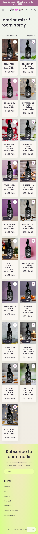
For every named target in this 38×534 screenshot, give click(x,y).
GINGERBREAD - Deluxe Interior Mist (28, 187)
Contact (7, 501)
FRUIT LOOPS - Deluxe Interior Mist (10, 187)
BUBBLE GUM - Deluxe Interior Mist (9, 105)
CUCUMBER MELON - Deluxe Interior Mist (28, 147)
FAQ (5, 491)
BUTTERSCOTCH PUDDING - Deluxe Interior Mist (28, 106)
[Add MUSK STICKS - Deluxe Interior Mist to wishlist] (33, 241)
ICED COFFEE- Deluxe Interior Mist (28, 226)
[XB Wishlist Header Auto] (30, 9)
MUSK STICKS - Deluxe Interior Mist (28, 265)
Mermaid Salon (15, 529)
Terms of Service (11, 511)
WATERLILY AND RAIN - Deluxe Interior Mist (28, 391)
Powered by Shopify (25, 529)
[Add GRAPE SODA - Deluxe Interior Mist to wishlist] (15, 202)
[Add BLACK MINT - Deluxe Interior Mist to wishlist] (33, 42)
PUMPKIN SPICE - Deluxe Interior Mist (28, 309)
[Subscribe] (31, 471)
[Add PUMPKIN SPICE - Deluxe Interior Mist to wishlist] (33, 284)
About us (7, 506)
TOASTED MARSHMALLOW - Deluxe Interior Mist (28, 350)
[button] (2, 9)
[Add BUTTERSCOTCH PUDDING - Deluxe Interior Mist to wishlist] (33, 81)
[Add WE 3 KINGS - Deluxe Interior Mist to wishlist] (15, 407)
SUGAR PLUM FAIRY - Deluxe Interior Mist (10, 350)
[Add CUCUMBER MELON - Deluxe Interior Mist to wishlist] (33, 122)
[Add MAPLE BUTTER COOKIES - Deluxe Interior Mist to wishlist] (15, 241)
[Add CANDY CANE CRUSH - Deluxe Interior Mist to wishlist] (15, 122)
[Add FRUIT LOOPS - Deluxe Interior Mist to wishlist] (15, 163)
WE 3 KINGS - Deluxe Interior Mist (10, 431)
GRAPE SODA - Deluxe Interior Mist (10, 226)
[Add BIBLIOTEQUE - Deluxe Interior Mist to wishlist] (15, 42)
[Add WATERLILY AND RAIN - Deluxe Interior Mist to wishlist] (33, 366)
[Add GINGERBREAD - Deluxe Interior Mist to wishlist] (33, 163)
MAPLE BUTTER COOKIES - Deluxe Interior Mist (9, 267)
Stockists (7, 496)
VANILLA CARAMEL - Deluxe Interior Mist (9, 391)
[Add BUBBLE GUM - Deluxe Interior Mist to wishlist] (15, 81)
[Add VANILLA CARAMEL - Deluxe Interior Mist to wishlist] (15, 366)
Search (7, 487)
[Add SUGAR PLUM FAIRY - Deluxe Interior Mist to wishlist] (15, 325)
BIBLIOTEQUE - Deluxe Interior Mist (9, 66)
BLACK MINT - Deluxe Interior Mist (28, 66)
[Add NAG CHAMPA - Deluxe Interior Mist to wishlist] (15, 284)
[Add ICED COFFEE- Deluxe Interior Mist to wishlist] (33, 202)
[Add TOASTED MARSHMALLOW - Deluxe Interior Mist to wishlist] (33, 325)
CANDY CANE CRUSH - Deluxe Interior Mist (10, 147)
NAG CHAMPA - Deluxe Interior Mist (10, 308)
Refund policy (9, 515)
